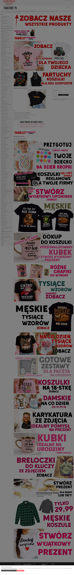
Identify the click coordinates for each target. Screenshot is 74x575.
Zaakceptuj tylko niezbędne (6, 570)
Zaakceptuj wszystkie (20, 570)
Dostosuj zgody (13, 570)
